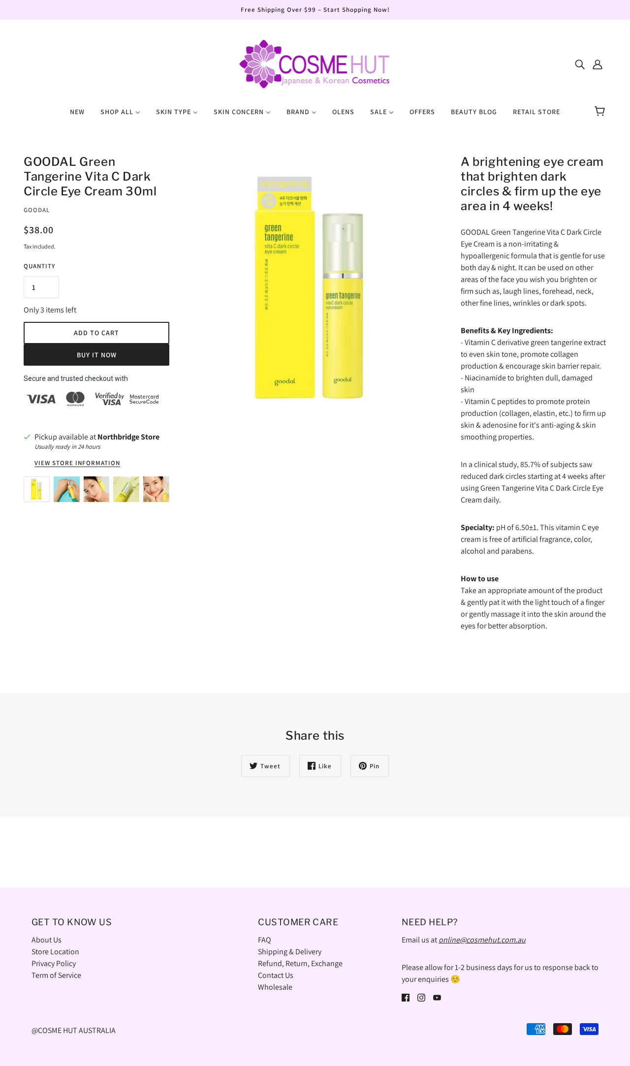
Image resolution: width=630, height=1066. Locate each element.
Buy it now (97, 354)
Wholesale (275, 987)
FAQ (264, 940)
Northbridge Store (128, 437)
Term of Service (56, 975)
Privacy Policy (54, 963)
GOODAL (37, 210)
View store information (77, 463)
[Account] (597, 64)
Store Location (55, 951)
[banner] (315, 63)
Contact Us (275, 975)
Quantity (39, 266)
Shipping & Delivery (289, 951)
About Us (47, 940)
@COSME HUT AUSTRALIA (74, 1030)
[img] (580, 64)
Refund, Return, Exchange (300, 963)
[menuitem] (77, 111)
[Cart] (601, 111)
